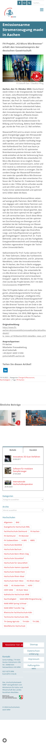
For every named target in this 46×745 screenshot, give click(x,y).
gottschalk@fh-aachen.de (14, 356)
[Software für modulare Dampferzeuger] (8, 468)
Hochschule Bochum (12, 549)
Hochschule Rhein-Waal (14, 576)
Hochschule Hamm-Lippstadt (16, 567)
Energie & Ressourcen (26, 377)
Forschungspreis (10, 284)
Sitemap (34, 644)
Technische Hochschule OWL (16, 617)
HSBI (6, 585)
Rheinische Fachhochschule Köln (18, 612)
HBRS (32, 540)
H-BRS (24, 540)
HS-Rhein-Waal (33, 581)
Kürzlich (33, 450)
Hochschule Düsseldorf (14, 558)
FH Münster (24, 536)
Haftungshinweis (34, 666)
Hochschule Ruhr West (13, 581)
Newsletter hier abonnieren (14, 644)
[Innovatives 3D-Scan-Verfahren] (8, 456)
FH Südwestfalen (11, 540)
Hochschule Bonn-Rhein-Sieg (16, 554)
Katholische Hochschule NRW (16, 594)
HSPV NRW (8, 590)
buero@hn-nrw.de (9, 674)
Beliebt (13, 450)
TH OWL (36, 621)
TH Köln (26, 621)
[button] (5, 370)
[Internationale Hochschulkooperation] (8, 481)
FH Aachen (20, 380)
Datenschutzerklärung (33, 651)
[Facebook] (19, 3)
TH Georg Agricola (11, 621)
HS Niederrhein (18, 585)
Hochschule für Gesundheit (15, 563)
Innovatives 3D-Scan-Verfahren (26, 456)
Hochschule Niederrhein (14, 572)
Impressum (33, 659)
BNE (17, 522)
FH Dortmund (9, 536)
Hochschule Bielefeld (13, 545)
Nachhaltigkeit (5, 380)
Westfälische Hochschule (14, 626)
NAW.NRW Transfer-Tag (14, 608)
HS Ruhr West (22, 590)
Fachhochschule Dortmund (15, 531)
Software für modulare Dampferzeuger (23, 469)
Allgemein (8, 522)
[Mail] (24, 3)
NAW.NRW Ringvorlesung (30, 599)
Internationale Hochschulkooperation (23, 482)
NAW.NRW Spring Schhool (15, 603)
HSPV (30, 585)
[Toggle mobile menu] (42, 10)
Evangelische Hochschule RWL (17, 527)
